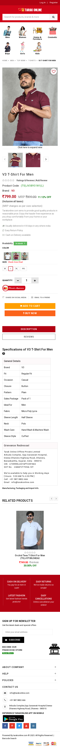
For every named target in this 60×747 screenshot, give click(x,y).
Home (4, 61)
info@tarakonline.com (19, 693)
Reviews (29, 337)
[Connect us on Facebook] (5, 726)
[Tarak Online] (30, 9)
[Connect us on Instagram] (33, 726)
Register (53, 2)
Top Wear (21, 61)
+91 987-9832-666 (17, 700)
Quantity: (7, 280)
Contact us (10, 687)
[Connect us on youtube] (26, 726)
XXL (23, 269)
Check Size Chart (15, 262)
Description (29, 329)
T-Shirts (32, 61)
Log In (43, 2)
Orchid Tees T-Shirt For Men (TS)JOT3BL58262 (30, 557)
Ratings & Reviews (25, 180)
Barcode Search (9, 738)
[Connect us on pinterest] (12, 726)
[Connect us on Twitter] (19, 726)
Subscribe (14, 640)
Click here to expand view (30, 147)
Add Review (41, 180)
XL (17, 269)
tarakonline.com (20, 735)
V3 (13, 190)
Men (12, 61)
